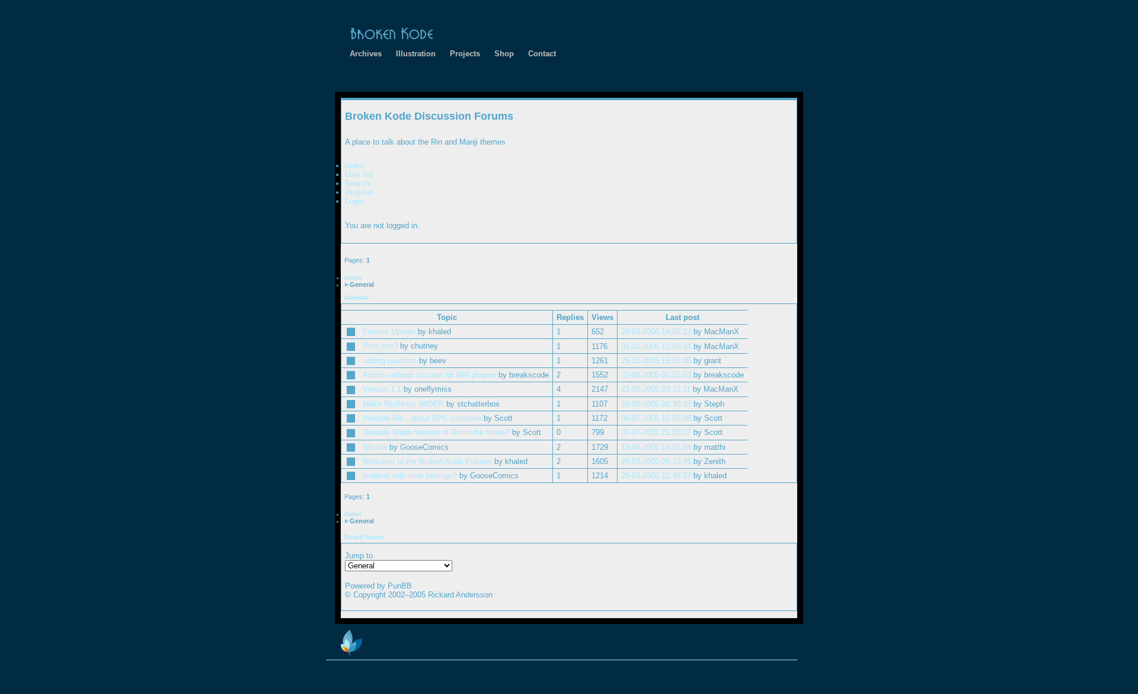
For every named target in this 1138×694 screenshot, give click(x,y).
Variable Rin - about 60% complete (422, 418)
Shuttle (375, 447)
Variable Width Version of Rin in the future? (436, 432)
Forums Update (389, 331)
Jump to (359, 555)
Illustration (416, 53)
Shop (504, 53)
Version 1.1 (382, 389)
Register (359, 192)
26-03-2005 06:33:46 (656, 461)
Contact (542, 53)
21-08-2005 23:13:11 (656, 389)
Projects (465, 53)
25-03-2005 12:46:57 (656, 475)
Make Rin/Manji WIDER (403, 403)
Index (354, 165)
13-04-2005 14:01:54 (656, 447)
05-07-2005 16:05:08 (656, 418)
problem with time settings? (410, 475)
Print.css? (380, 345)
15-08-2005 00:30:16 (656, 403)
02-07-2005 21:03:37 (656, 432)
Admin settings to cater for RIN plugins (429, 374)
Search (357, 183)
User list (359, 174)
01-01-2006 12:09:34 (656, 346)
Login (354, 201)
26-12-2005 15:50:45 (656, 360)
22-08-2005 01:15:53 (656, 374)
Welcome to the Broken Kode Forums (427, 461)
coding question (390, 360)
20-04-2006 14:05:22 (656, 331)
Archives (366, 53)
